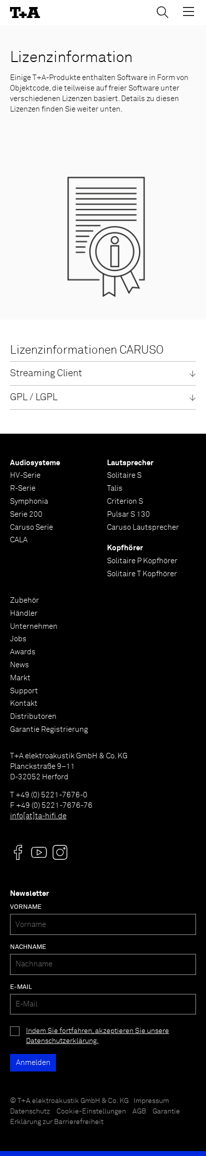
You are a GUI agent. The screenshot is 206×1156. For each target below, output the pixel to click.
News (19, 665)
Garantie (166, 1111)
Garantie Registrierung (49, 729)
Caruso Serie (31, 527)
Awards (23, 652)
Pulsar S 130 (128, 514)
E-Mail (21, 987)
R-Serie (23, 488)
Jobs (18, 639)
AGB (139, 1111)
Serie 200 (26, 514)
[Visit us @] (18, 852)
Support (24, 691)
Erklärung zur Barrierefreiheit (57, 1121)
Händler (24, 613)
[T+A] (25, 13)
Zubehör (24, 600)
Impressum (151, 1100)
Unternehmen (34, 626)
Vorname (26, 907)
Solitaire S (124, 475)
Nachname (28, 947)
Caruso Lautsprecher (143, 527)
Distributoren (33, 716)
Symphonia (29, 501)
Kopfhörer (125, 548)
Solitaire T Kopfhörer (142, 574)
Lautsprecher (130, 463)
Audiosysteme (35, 463)
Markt (20, 678)
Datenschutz (30, 1111)
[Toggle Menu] (188, 11)
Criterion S (125, 501)
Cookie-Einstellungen (91, 1111)
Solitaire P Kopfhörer (142, 561)
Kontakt (24, 703)
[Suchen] (162, 12)
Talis (114, 488)
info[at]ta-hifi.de (38, 816)
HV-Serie (25, 475)
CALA (19, 540)
